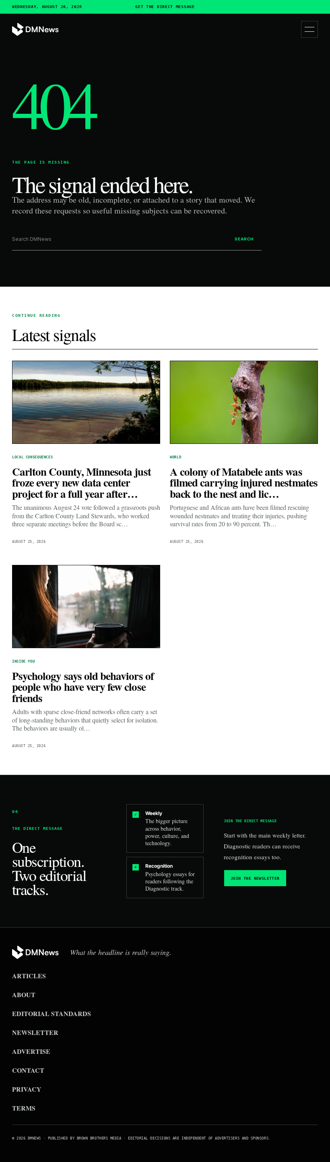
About (23, 994)
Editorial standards (51, 1013)
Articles (29, 975)
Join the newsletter (255, 878)
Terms (23, 1108)
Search (244, 238)
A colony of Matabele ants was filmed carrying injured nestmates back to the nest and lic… (244, 482)
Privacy (26, 1089)
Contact (28, 1070)
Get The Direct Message (164, 7)
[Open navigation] (309, 29)
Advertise (31, 1051)
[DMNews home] (35, 29)
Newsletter (35, 1032)
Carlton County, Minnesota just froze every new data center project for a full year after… (81, 482)
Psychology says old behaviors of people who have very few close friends (83, 687)
